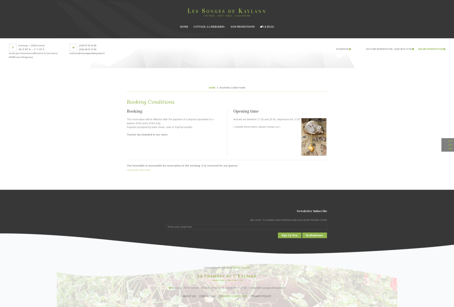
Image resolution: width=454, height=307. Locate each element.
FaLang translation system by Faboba (138, 170)
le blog (268, 26)
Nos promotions (243, 26)
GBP (450, 145)
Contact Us (207, 296)
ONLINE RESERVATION (430, 49)
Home (184, 26)
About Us (189, 296)
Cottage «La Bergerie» (209, 26)
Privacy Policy (261, 296)
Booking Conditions (233, 296)
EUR (450, 141)
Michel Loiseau (241, 267)
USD (450, 149)
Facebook (342, 49)
